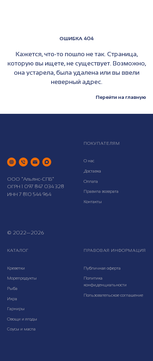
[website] (11, 162)
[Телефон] (23, 162)
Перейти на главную (121, 97)
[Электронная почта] (35, 162)
